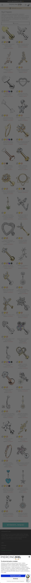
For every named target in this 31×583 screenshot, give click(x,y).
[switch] (27, 581)
